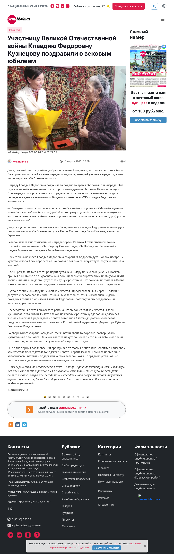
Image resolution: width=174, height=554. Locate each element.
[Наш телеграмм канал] (53, 6)
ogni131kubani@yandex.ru (26, 525)
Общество (14, 29)
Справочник (106, 505)
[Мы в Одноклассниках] (63, 6)
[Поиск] (154, 6)
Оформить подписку (148, 120)
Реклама (103, 498)
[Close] (145, 546)
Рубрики (67, 513)
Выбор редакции (73, 465)
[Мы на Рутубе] (68, 6)
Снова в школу (71, 486)
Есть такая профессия (76, 479)
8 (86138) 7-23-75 (21, 519)
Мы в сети (68, 526)
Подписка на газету (111, 475)
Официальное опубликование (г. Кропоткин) (146, 458)
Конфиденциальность (113, 461)
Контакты (104, 454)
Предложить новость (128, 6)
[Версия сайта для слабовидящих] (164, 6)
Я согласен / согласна (106, 547)
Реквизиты (105, 491)
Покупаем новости (110, 481)
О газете (103, 468)
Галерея (67, 506)
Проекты (68, 519)
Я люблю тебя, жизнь (75, 499)
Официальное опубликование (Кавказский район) (147, 473)
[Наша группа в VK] (58, 6)
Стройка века (70, 492)
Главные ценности (74, 472)
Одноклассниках (72, 408)
